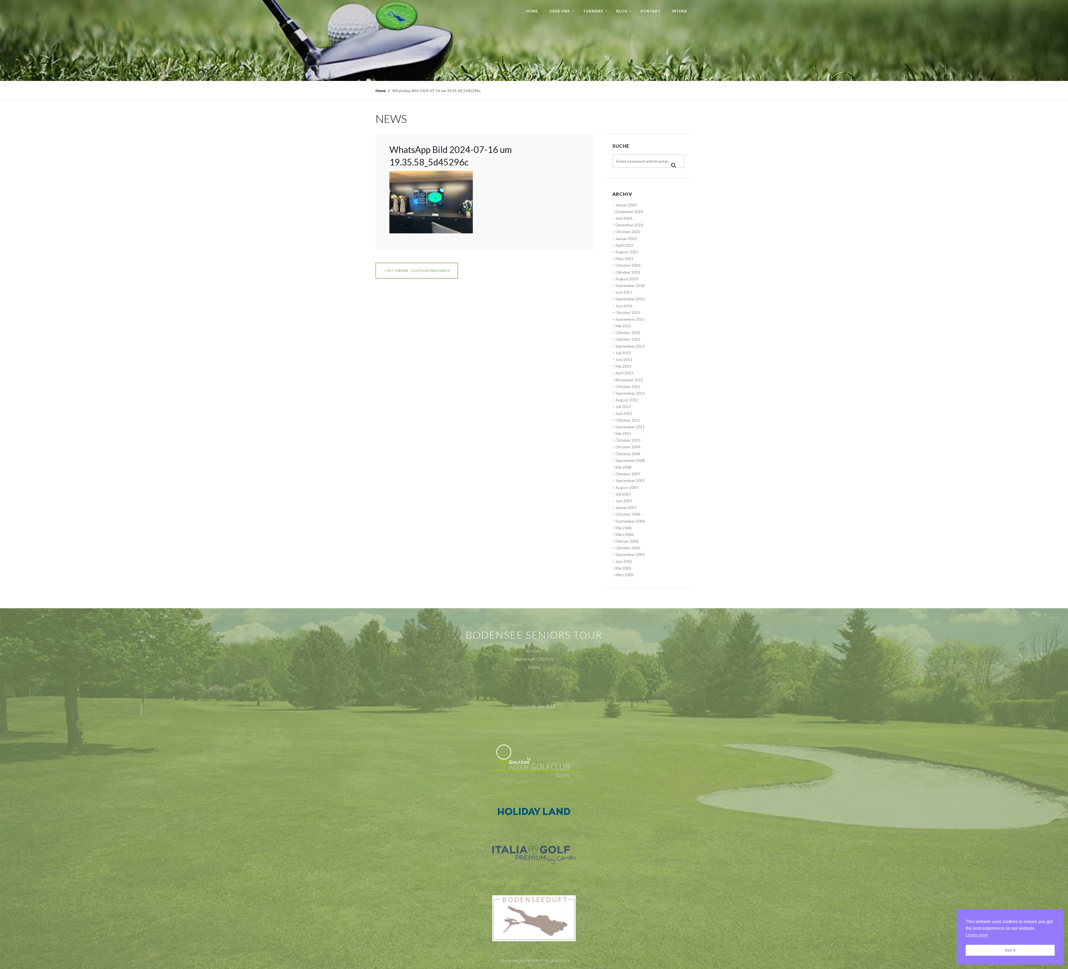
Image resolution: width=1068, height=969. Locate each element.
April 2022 (624, 245)
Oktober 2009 (627, 446)
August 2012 (626, 399)
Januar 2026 (626, 204)
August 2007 (626, 487)
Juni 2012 (623, 413)
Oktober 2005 (627, 547)
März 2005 (624, 574)
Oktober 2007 (627, 473)
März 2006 (624, 534)
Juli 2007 (623, 494)
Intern (679, 11)
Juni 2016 (623, 305)
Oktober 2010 (627, 440)
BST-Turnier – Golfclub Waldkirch (418, 270)
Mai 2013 (623, 366)
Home (532, 11)
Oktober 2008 (627, 453)
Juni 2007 (623, 500)
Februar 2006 (627, 541)
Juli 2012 (623, 406)
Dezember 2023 (629, 225)
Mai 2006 (623, 527)
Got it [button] (1010, 950)
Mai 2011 (623, 433)
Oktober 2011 (627, 420)
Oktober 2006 (627, 514)
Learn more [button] (977, 935)
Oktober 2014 (627, 332)
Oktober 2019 (627, 272)
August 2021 (626, 251)
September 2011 (630, 426)
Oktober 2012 (627, 386)
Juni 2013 (623, 359)
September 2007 (630, 480)
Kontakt (651, 11)
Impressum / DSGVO (534, 658)
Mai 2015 (623, 325)
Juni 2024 (623, 218)
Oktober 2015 (627, 312)
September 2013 (630, 346)
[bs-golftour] (396, 15)
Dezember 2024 (629, 211)
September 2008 (630, 460)
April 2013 (624, 372)
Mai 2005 (623, 568)
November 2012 (629, 379)
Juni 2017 (623, 292)
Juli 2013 (623, 352)
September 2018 (630, 285)
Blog (621, 11)
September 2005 (630, 554)
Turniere (593, 11)
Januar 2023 (626, 238)
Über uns (559, 11)
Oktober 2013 (627, 339)
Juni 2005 (623, 561)
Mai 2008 (623, 467)
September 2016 (630, 298)
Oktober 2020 (627, 265)
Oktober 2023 (627, 231)
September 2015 (630, 319)
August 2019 (626, 278)
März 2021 (624, 258)
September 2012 (630, 393)
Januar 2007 (626, 507)
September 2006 (630, 521)
